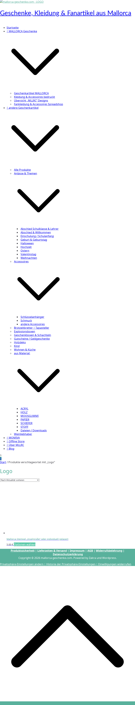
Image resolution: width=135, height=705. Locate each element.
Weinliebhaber (23, 434)
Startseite (13, 27)
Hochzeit (26, 247)
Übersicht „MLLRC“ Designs (31, 100)
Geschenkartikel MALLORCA (31, 93)
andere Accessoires (33, 324)
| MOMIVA (13, 438)
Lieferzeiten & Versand (52, 550)
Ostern (25, 250)
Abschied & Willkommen (36, 232)
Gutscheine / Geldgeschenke (32, 339)
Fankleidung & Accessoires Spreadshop (38, 104)
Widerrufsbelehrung (109, 550)
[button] (35, 89)
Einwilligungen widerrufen (114, 564)
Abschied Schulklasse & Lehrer (40, 229)
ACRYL (24, 408)
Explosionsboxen (24, 331)
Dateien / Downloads (34, 430)
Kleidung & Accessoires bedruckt (34, 97)
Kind (17, 346)
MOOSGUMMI (30, 416)
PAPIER (25, 419)
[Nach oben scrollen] (67, 703)
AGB (90, 550)
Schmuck (26, 320)
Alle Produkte (22, 170)
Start (3, 462)
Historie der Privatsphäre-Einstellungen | (72, 564)
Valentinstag (28, 254)
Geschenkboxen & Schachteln (32, 335)
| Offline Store (16, 441)
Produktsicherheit (23, 550)
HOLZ (24, 412)
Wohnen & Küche (25, 349)
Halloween (27, 243)
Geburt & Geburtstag (34, 240)
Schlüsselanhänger (32, 317)
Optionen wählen (24, 544)
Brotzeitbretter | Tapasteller (31, 328)
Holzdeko (20, 342)
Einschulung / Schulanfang (37, 236)
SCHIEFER (26, 423)
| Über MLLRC (15, 445)
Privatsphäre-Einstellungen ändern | (23, 564)
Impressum (77, 550)
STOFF (24, 427)
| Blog (10, 448)
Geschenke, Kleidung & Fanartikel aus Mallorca (65, 13)
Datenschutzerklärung (68, 554)
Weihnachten (29, 258)
